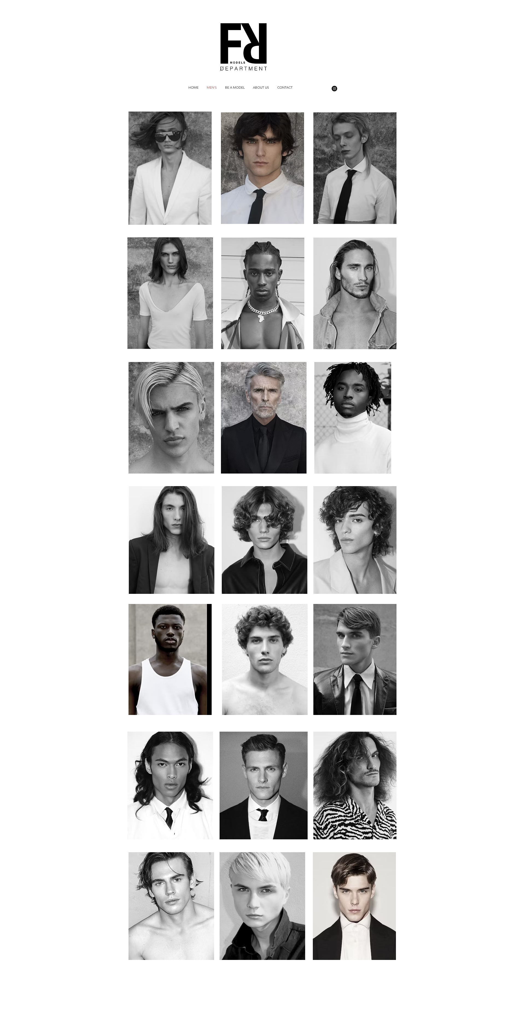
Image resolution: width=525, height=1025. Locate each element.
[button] (170, 168)
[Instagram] (334, 88)
